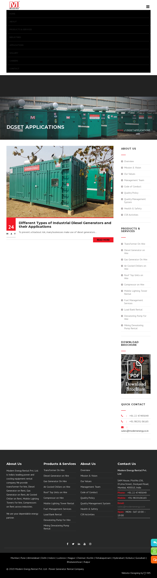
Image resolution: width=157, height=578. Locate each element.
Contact (14, 68)
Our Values (129, 173)
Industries (15, 37)
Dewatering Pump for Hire (135, 317)
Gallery (14, 53)
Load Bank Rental (133, 309)
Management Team (134, 180)
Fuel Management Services (133, 302)
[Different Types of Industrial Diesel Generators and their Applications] (59, 181)
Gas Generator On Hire (135, 259)
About (13, 21)
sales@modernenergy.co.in (135, 430)
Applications (17, 45)
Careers (14, 61)
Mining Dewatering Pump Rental (133, 327)
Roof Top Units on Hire (133, 277)
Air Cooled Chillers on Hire (135, 267)
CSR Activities (131, 214)
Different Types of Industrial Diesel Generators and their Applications (65, 225)
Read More (103, 239)
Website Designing (131, 572)
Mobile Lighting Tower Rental (135, 292)
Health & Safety (133, 208)
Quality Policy (131, 192)
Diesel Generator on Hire (134, 252)
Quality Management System (135, 200)
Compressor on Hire (134, 284)
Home (12, 14)
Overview (129, 161)
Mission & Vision (132, 167)
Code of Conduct (132, 186)
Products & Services (21, 29)
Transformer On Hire (134, 243)
